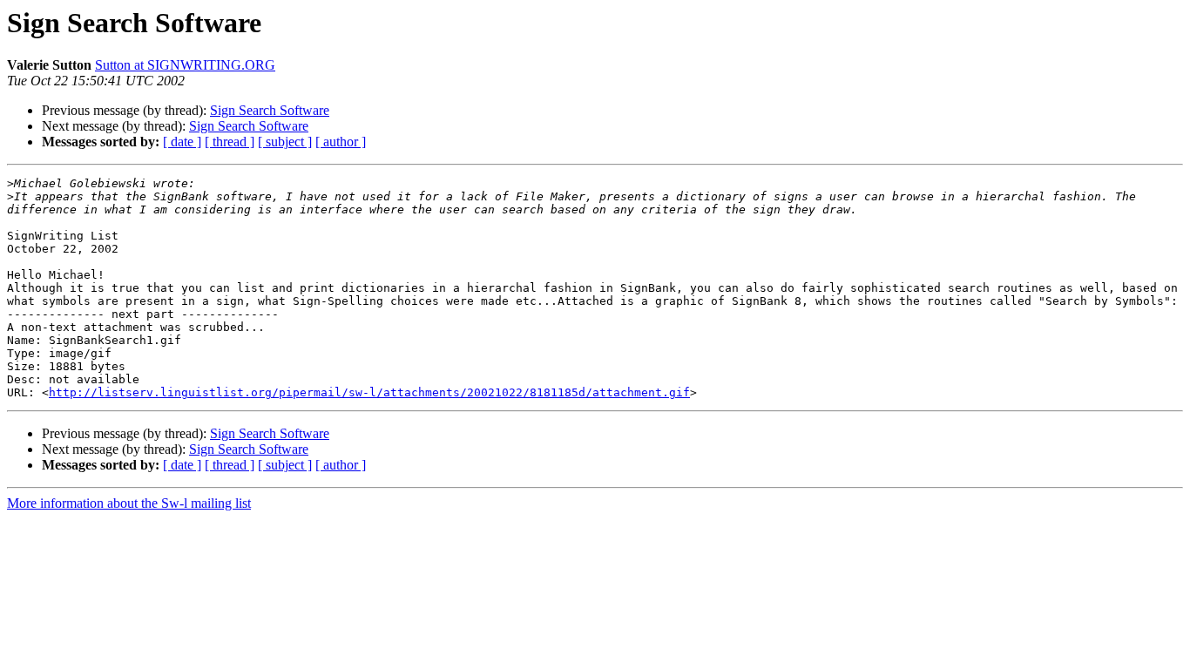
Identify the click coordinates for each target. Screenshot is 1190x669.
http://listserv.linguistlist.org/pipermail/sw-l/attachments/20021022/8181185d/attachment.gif (369, 392)
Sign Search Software (269, 110)
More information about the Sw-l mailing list (129, 503)
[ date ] (182, 141)
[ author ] (340, 141)
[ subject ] (285, 141)
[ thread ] (229, 141)
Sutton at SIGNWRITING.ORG (185, 64)
